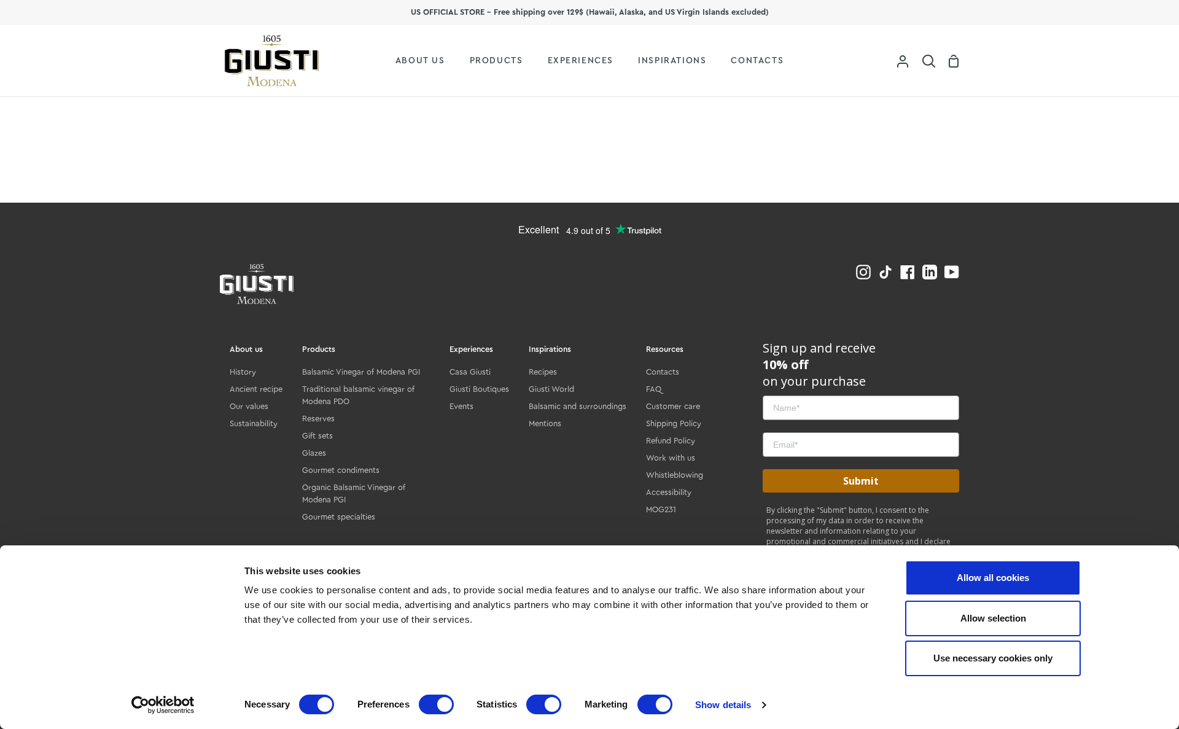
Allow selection (993, 618)
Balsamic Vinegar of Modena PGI (361, 372)
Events (461, 406)
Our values (249, 406)
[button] (929, 61)
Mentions (545, 423)
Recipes (543, 372)
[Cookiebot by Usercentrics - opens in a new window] (163, 705)
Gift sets (317, 436)
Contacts (662, 372)
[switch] (436, 704)
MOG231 (661, 509)
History (243, 372)
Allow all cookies (993, 577)
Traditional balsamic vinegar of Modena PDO (358, 395)
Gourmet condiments (340, 470)
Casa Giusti (470, 372)
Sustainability (254, 423)
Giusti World (551, 389)
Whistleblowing (674, 475)
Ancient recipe (256, 389)
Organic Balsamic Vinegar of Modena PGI (353, 493)
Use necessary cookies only (993, 658)
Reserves (318, 419)
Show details (723, 705)
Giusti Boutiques (479, 389)
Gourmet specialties (338, 517)
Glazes (314, 453)
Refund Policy (670, 441)
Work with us (670, 458)
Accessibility (668, 492)
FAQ (653, 389)
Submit (861, 481)
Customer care (673, 406)
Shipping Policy (673, 423)
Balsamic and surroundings (577, 406)
